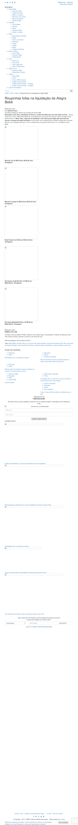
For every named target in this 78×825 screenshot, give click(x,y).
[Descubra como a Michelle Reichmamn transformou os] (43, 677)
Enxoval (14, 26)
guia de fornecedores (15, 87)
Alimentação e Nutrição (19, 36)
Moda (14, 28)
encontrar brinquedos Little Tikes (56, 343)
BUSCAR (63, 623)
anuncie (49, 813)
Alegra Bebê (12, 116)
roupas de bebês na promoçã (62, 345)
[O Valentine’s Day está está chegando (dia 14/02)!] (72, 705)
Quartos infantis (17, 30)
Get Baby (28, 122)
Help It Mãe (15, 76)
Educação (15, 42)
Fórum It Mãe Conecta (19, 80)
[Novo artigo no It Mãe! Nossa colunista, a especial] (34, 719)
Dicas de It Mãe (17, 11)
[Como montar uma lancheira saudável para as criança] (15, 706)
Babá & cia (15, 61)
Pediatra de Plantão (18, 49)
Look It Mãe (16, 53)
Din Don (55, 122)
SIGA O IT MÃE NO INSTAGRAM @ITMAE (39, 627)
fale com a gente (58, 813)
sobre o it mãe (19, 813)
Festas (14, 43)
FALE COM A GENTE (66, 4)
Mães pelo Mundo (17, 19)
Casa (10, 59)
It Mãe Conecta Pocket (19, 82)
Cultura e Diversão (18, 40)
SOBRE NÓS (62, 2)
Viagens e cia (13, 68)
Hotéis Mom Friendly (18, 72)
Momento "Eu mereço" (19, 17)
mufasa (63, 819)
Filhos (10, 34)
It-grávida (11, 22)
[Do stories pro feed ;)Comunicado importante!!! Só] (5, 647)
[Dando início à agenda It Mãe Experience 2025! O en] (62, 715)
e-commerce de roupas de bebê (36, 343)
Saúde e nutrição (17, 32)
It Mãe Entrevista (17, 13)
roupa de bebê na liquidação (43, 345)
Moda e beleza (13, 51)
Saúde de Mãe (16, 21)
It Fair (14, 78)
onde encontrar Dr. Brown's (26, 345)
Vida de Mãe (12, 9)
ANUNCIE (70, 2)
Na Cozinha (15, 63)
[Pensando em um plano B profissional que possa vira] (53, 697)
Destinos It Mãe (17, 70)
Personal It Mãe (17, 55)
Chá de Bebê (16, 24)
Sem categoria (48, 389)
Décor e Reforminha (18, 66)
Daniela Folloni (21, 343)
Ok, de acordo (63, 822)
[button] (9, 7)
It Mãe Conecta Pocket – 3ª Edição (22, 86)
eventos (11, 74)
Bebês (14, 38)
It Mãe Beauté (16, 57)
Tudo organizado (17, 64)
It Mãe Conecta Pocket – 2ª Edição (22, 84)
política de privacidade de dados (34, 813)
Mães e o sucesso (17, 15)
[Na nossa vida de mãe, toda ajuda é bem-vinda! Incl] (24, 676)
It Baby (14, 45)
